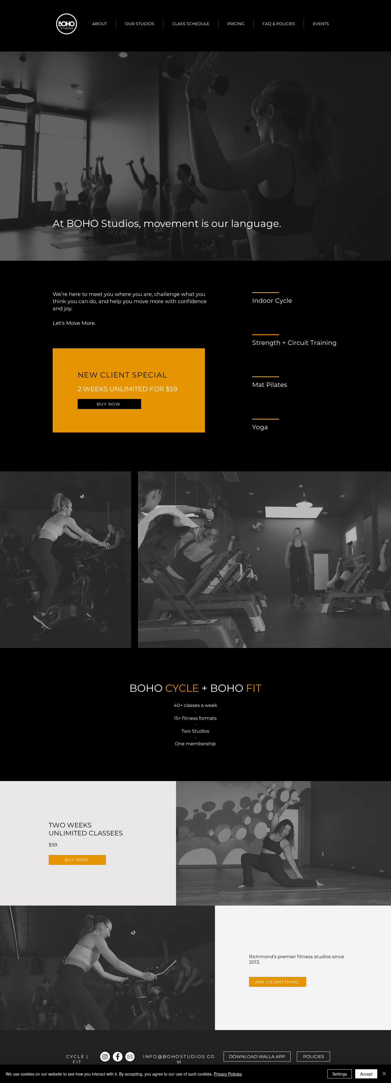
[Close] (384, 1073)
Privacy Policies (228, 1074)
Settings (339, 1074)
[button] (99, 24)
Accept (366, 1074)
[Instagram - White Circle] (105, 1057)
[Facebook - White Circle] (118, 1057)
